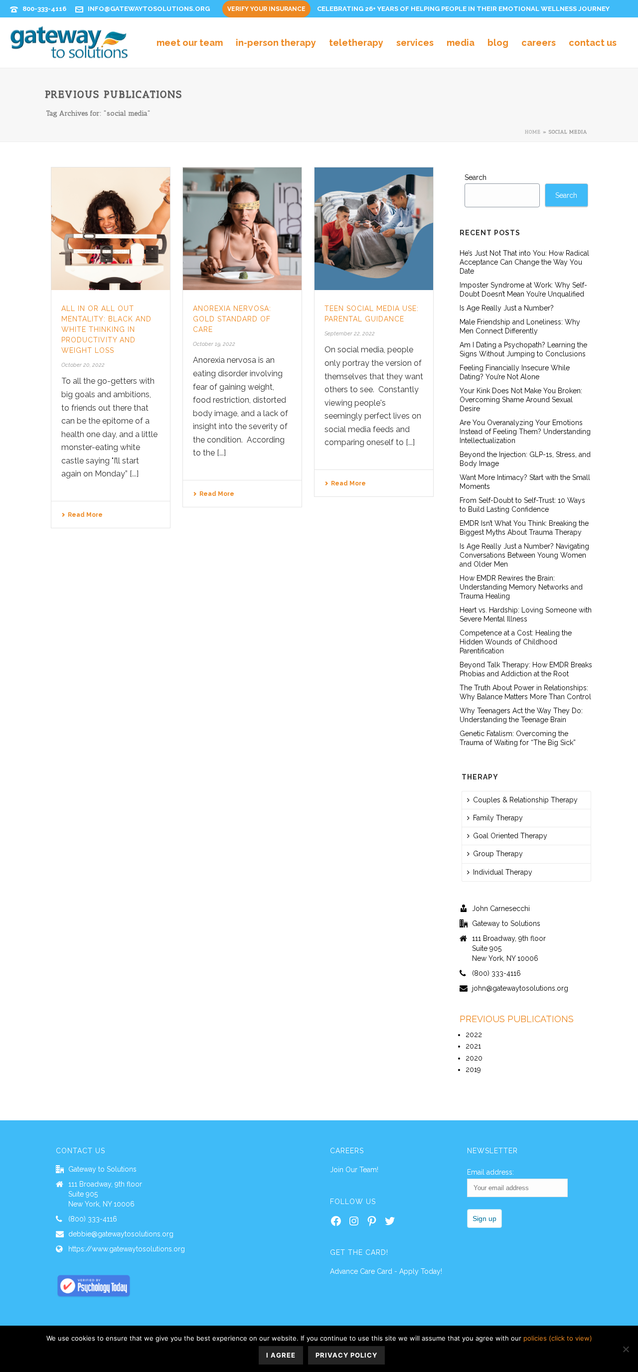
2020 (474, 1058)
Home (533, 132)
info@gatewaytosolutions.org (149, 8)
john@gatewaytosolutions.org (520, 988)
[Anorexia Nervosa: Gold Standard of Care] (242, 228)
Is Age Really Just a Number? (507, 308)
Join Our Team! (354, 1170)
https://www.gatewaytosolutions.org (126, 1249)
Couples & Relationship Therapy (525, 800)
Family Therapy (498, 818)
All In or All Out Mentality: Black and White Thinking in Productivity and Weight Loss (106, 329)
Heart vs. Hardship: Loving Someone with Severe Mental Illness (526, 614)
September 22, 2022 (349, 333)
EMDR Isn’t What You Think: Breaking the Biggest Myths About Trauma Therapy (524, 527)
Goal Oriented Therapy (510, 836)
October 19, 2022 (214, 344)
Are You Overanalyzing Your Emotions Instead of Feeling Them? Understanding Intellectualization (525, 432)
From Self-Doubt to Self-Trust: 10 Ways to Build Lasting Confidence (522, 504)
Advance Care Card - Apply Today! (386, 1271)
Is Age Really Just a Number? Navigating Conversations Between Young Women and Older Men (524, 555)
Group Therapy (498, 854)
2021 (473, 1046)
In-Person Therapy (276, 42)
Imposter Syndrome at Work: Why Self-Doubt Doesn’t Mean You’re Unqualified (523, 289)
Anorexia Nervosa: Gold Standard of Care (232, 319)
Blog (497, 42)
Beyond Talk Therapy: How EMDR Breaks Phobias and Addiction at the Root (526, 669)
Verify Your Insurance (266, 8)
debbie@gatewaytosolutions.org (120, 1234)
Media (461, 42)
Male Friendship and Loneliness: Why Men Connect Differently (520, 326)
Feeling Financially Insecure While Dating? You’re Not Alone (515, 372)
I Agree (281, 1355)
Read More (85, 514)
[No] (626, 1349)
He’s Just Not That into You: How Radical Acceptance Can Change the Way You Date (524, 262)
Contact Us (593, 42)
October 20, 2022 (83, 365)
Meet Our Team (190, 42)
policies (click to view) (557, 1338)
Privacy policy (346, 1355)
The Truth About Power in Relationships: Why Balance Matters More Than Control (525, 692)
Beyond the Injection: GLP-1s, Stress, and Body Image (525, 459)
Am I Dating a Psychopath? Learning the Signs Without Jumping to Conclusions (523, 349)
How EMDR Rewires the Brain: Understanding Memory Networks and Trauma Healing (521, 587)
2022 (474, 1035)
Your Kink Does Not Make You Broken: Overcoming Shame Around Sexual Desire (521, 400)
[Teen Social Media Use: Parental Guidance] (374, 228)
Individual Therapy (502, 872)
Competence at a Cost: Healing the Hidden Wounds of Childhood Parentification (516, 642)
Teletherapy (356, 42)
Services (415, 42)
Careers (538, 42)
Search (475, 177)
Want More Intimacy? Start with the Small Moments (525, 481)
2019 (473, 1069)
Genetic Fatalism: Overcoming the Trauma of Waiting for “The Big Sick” (518, 738)
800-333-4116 (44, 8)
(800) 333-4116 (496, 973)
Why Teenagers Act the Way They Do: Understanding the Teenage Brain (521, 715)
